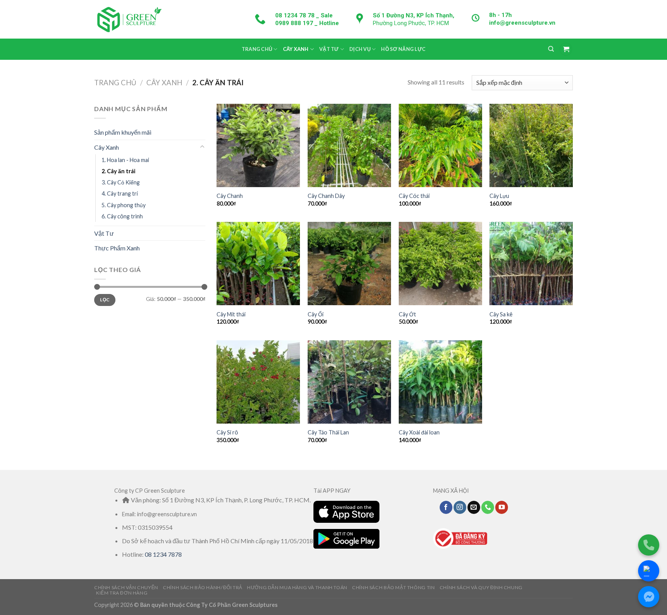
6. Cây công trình (122, 216)
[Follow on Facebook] (446, 507)
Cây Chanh (230, 196)
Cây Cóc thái (414, 196)
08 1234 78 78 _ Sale (304, 15)
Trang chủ (115, 82)
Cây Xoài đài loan (419, 432)
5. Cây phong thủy (124, 204)
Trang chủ (257, 49)
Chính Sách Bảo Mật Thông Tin (393, 587)
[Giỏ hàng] (566, 49)
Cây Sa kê (501, 314)
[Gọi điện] (648, 545)
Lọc (104, 299)
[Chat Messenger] (648, 596)
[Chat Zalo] (648, 570)
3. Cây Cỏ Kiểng (121, 182)
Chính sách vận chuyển (126, 587)
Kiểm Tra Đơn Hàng (121, 593)
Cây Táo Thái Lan (328, 432)
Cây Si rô (227, 432)
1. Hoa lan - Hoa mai (125, 160)
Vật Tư (329, 49)
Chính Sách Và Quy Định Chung (481, 587)
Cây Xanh (296, 49)
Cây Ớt (407, 314)
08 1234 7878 (163, 554)
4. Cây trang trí (120, 193)
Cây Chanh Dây (326, 196)
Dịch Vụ (360, 49)
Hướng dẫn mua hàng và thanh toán (297, 587)
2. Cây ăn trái (118, 171)
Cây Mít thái (231, 314)
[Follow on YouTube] (501, 507)
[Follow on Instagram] (460, 507)
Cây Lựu (499, 196)
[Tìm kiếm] (551, 49)
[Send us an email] (473, 507)
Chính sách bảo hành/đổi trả (202, 587)
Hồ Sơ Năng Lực (403, 49)
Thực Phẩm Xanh (117, 248)
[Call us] (487, 507)
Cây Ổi (315, 314)
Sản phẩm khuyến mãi (122, 132)
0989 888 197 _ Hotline (307, 23)
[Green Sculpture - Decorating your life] (129, 19)
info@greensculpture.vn (522, 22)
